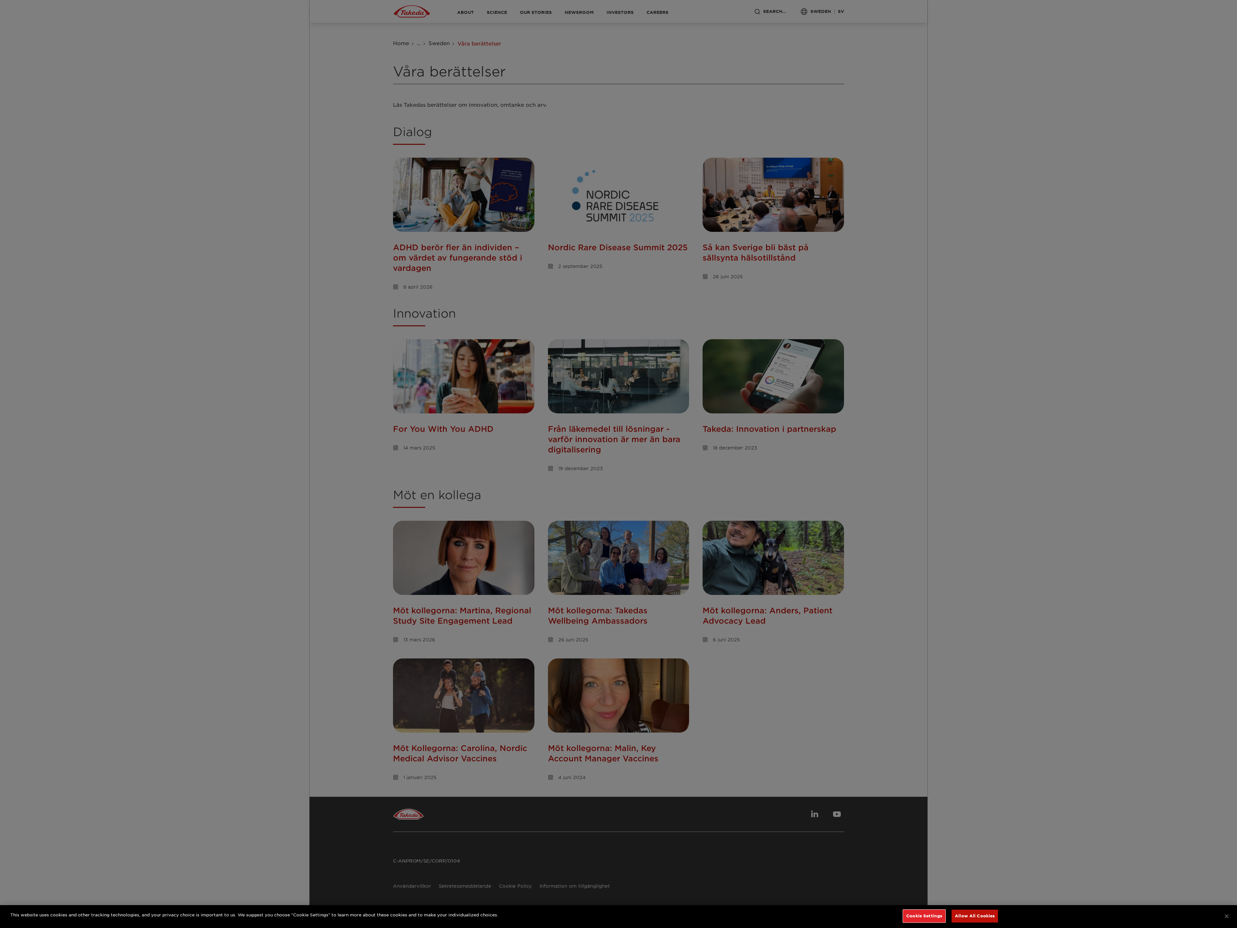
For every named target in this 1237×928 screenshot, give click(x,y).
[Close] (1227, 916)
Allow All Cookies (975, 915)
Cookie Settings (924, 915)
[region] (618, 916)
